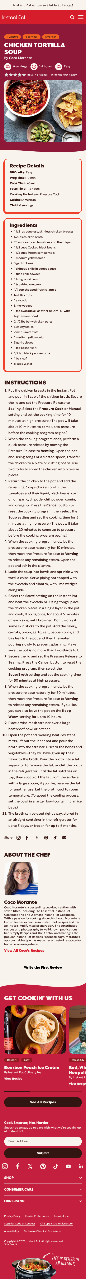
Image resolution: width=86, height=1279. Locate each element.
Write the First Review (64, 75)
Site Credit (10, 1244)
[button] (72, 17)
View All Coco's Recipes (24, 950)
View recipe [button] (13, 1078)
